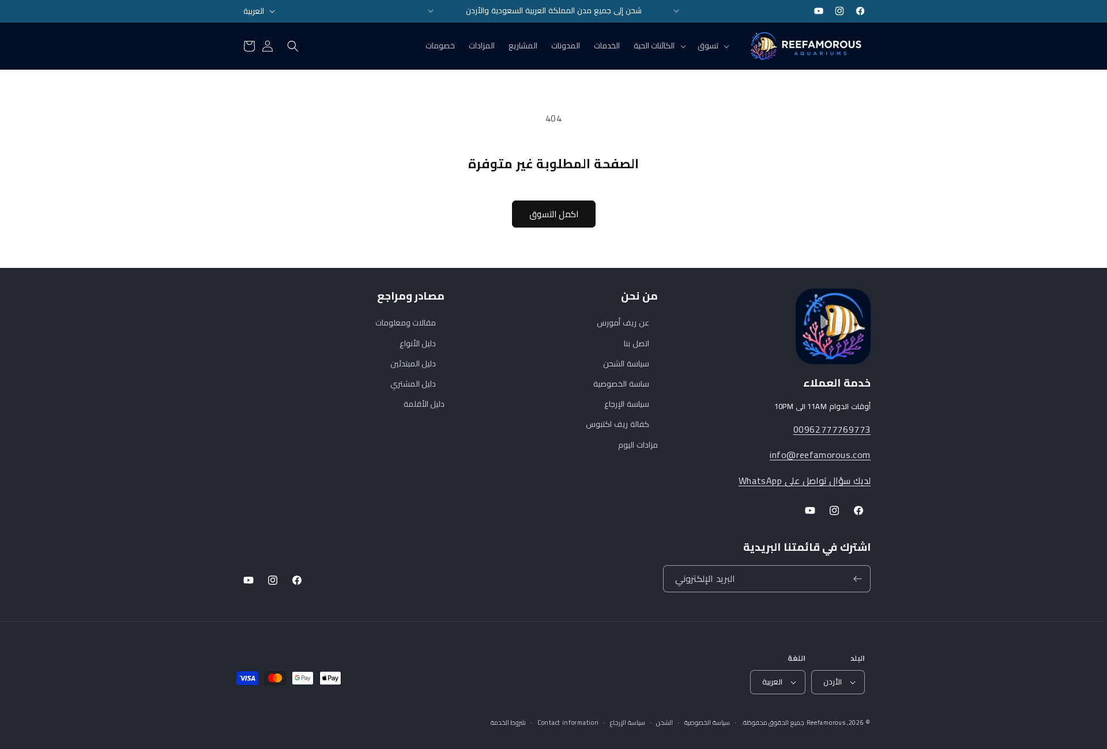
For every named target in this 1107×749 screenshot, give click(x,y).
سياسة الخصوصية (707, 722)
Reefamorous (826, 722)
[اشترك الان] (857, 578)
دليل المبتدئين (413, 363)
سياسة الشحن (626, 363)
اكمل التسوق (553, 214)
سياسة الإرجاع (626, 403)
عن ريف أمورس (623, 323)
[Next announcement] (676, 11)
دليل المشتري (413, 383)
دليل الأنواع (418, 343)
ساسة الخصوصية (621, 383)
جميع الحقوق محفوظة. (772, 722)
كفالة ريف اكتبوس (617, 424)
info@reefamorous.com (820, 454)
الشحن (664, 722)
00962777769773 (832, 429)
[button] (712, 45)
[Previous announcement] (430, 11)
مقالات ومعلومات (405, 323)
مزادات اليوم (638, 444)
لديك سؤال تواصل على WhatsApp (805, 480)
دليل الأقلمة (424, 403)
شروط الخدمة (508, 722)
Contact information (567, 722)
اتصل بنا (636, 343)
